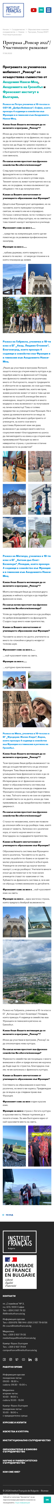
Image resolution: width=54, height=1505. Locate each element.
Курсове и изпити (14, 1422)
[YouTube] (34, 10)
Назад (9, 1215)
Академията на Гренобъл (23, 87)
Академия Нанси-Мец (20, 82)
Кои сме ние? (11, 1472)
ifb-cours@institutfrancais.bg (17, 1326)
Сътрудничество (18, 29)
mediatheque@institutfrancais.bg (19, 1338)
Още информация (22, 1503)
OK (47, 1500)
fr (41, 10)
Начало (6, 29)
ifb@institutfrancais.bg (14, 1313)
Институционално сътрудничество (27, 1440)
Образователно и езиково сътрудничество (20, 1450)
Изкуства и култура (16, 1431)
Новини (21, 32)
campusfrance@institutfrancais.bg (20, 1350)
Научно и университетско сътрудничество (20, 1461)
